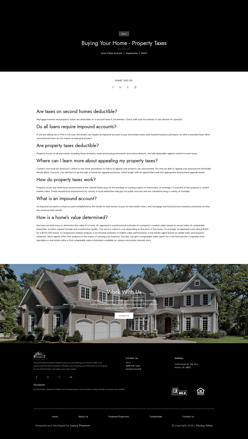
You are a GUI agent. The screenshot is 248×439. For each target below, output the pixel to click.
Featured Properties (118, 416)
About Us (83, 416)
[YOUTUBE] (71, 377)
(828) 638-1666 (133, 366)
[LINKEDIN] (48, 377)
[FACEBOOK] (36, 377)
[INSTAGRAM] (59, 377)
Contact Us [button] (124, 315)
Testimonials (155, 416)
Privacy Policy (204, 425)
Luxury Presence (80, 425)
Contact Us (188, 416)
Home (55, 416)
